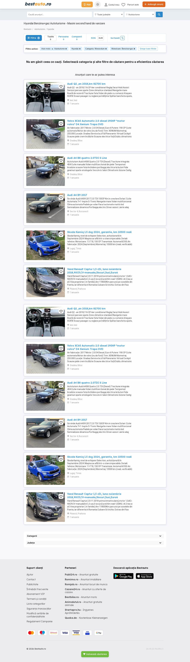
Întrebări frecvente (37, 589)
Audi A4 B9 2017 (77, 194)
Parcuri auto (133, 4)
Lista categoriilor (36, 603)
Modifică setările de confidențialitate (38, 615)
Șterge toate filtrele (148, 49)
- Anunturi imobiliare (83, 579)
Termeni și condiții (36, 598)
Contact (31, 579)
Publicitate (32, 584)
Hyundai (75, 49)
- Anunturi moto (81, 597)
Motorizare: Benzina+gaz (122, 49)
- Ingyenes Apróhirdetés (79, 611)
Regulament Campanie (40, 621)
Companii (77, 37)
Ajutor (30, 574)
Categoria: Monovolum (95, 49)
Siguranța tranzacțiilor (39, 608)
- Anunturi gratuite (81, 574)
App (89, 4)
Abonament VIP (36, 593)
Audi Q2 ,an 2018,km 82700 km (86, 83)
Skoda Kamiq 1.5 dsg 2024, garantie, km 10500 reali (99, 232)
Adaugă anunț (155, 4)
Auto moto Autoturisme (53, 48)
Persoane (63, 37)
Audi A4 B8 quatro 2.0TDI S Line (87, 157)
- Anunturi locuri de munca (86, 584)
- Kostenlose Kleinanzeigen (86, 617)
